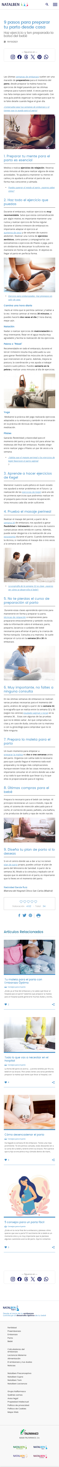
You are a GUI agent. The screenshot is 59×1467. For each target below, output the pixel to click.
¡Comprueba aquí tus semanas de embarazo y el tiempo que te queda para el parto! (26, 109)
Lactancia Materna (17, 1355)
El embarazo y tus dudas (20, 1362)
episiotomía (10, 536)
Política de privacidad (18, 1405)
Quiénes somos (15, 1395)
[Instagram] (13, 57)
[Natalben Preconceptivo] (19, 1447)
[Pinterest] (39, 57)
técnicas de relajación (15, 617)
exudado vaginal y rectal (35, 713)
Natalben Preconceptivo (19, 1373)
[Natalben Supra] (39, 1447)
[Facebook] (19, 57)
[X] (33, 57)
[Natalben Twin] (19, 1456)
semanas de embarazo (27, 76)
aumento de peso (12, 232)
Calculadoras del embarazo (16, 1350)
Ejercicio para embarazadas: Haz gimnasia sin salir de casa (30, 298)
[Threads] (26, 57)
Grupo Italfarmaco (17, 1392)
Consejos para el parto (17, 987)
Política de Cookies (17, 1409)
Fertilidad (12, 1328)
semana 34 (9, 522)
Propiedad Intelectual (18, 1402)
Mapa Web (13, 1412)
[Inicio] (15, 4)
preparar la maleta (13, 754)
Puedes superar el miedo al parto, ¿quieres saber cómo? (31, 189)
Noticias (11, 1366)
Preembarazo (14, 1331)
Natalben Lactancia (17, 1384)
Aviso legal (13, 1399)
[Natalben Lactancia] (39, 1456)
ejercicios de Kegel (31, 492)
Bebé (10, 1341)
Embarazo (13, 1335)
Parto (10, 1338)
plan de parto (11, 864)
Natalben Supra (15, 1377)
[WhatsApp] (46, 57)
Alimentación (14, 1359)
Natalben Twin (15, 1380)
